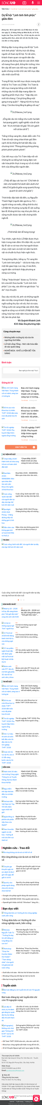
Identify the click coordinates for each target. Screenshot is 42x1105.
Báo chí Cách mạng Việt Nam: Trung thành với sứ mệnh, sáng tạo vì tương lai (30, 392)
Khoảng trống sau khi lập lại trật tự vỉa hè (19, 976)
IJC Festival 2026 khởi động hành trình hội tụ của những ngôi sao (27, 636)
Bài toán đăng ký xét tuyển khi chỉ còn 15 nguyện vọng (19, 998)
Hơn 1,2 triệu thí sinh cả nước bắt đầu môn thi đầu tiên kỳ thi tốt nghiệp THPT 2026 (27, 735)
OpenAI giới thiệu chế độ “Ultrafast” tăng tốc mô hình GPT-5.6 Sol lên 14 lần (20, 902)
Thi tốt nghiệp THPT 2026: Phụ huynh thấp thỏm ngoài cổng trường (30, 432)
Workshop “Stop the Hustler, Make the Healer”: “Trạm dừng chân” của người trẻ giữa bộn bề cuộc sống (28, 951)
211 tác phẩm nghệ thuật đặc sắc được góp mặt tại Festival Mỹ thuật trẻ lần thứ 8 (27, 651)
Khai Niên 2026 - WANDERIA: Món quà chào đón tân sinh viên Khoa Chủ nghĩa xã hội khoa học (27, 474)
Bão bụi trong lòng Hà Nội (13, 979)
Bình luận (6, 362)
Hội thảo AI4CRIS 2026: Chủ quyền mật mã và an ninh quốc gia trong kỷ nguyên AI (21, 899)
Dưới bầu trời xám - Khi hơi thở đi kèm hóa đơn (21, 972)
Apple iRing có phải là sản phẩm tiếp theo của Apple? (26, 818)
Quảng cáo (28, 1101)
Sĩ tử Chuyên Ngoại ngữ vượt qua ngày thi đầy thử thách (21, 1048)
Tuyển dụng (19, 1101)
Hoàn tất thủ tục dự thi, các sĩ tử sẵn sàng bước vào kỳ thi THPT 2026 (27, 753)
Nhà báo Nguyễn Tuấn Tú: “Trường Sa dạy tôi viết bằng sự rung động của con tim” (27, 932)
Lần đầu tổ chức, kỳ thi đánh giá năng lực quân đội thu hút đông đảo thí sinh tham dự (27, 1009)
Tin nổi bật (24, 400)
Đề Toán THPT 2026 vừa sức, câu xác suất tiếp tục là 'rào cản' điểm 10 (21, 1041)
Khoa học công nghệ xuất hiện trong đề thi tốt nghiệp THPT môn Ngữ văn (21, 1045)
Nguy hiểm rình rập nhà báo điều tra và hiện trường (26, 790)
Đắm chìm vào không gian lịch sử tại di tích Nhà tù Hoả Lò (27, 528)
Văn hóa (5, 9)
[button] (18, 600)
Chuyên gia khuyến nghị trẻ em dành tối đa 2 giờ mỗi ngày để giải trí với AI (28, 868)
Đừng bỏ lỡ (7, 382)
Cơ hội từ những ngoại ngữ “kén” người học (26, 626)
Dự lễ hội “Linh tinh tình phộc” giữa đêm (24, 9)
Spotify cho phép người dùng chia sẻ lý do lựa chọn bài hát (27, 884)
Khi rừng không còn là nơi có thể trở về (20, 858)
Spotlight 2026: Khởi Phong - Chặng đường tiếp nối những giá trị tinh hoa (27, 510)
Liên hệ (12, 1101)
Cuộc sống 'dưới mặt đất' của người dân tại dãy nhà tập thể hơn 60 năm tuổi (27, 495)
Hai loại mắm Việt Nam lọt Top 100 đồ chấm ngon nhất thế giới (27, 802)
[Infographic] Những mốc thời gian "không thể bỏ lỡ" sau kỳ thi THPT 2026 (28, 1027)
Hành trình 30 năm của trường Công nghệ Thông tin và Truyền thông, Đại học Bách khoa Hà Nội (30, 773)
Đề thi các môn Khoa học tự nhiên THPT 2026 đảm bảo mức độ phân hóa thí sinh (29, 412)
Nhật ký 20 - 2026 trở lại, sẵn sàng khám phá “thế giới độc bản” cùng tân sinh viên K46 (30, 612)
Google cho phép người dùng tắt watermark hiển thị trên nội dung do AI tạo (20, 896)
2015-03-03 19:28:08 (8, 24)
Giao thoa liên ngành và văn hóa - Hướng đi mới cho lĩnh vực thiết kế (26, 830)
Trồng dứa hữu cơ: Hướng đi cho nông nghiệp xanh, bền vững (19, 922)
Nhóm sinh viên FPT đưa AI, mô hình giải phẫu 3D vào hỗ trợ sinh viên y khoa (27, 669)
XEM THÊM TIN (21, 447)
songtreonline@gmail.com (15, 1070)
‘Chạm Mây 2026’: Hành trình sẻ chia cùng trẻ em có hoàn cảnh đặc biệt (30, 460)
